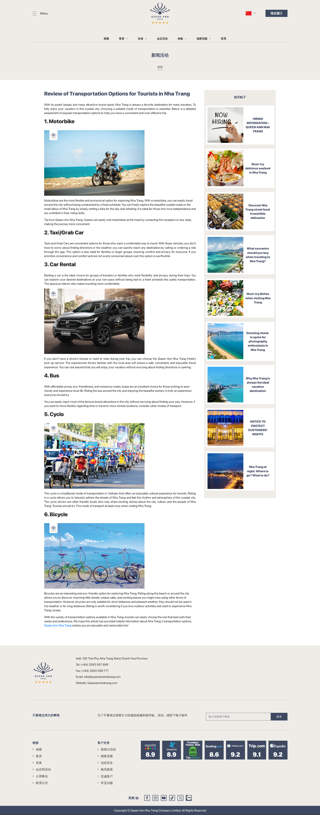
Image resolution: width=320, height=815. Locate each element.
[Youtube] (164, 798)
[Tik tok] (172, 798)
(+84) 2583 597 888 (94, 664)
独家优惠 (202, 38)
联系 (223, 38)
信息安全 (107, 762)
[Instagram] (155, 798)
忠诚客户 (107, 776)
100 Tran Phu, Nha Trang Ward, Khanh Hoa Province (115, 658)
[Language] (249, 13)
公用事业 (42, 776)
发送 (279, 716)
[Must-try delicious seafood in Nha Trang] (225, 168)
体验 (180, 38)
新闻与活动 (108, 749)
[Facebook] (147, 798)
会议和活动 (43, 769)
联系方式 (42, 783)
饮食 (140, 38)
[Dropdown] (127, 38)
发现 (160, 67)
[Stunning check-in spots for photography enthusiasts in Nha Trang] (225, 341)
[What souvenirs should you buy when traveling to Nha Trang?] (225, 255)
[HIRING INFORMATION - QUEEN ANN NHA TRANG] (225, 125)
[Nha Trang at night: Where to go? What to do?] (225, 471)
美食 (39, 762)
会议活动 (162, 38)
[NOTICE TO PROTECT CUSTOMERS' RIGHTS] (225, 428)
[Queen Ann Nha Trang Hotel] (160, 13)
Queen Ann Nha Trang (58, 625)
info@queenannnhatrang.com (102, 676)
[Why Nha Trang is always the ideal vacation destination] (225, 385)
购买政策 (107, 769)
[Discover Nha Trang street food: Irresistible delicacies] (225, 212)
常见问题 (107, 783)
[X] (180, 798)
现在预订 (276, 13)
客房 (121, 38)
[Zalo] (189, 798)
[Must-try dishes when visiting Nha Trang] (225, 298)
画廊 (106, 38)
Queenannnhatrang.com (102, 683)
